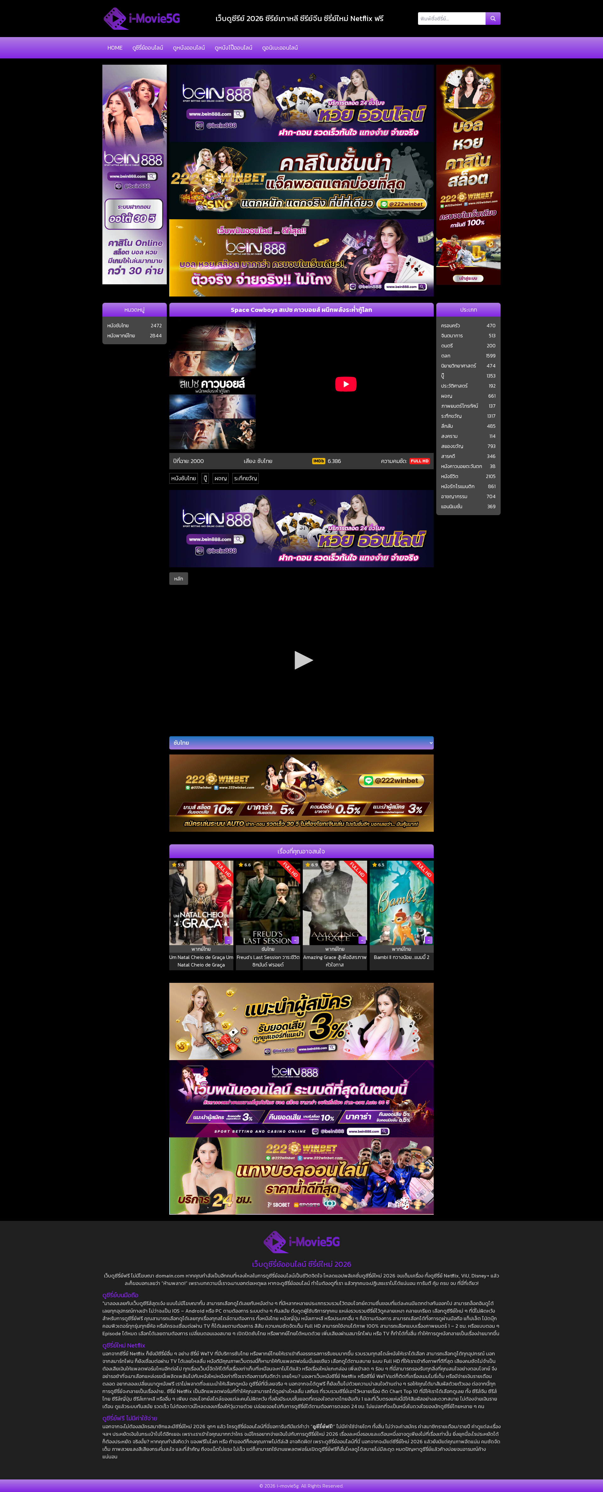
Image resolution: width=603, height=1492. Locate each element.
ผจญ (221, 478)
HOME (114, 47)
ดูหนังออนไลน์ (189, 47)
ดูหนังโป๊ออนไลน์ (233, 47)
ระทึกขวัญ (245, 478)
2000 (197, 461)
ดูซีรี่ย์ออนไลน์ (148, 47)
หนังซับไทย (183, 478)
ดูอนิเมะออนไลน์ (280, 47)
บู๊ (205, 478)
